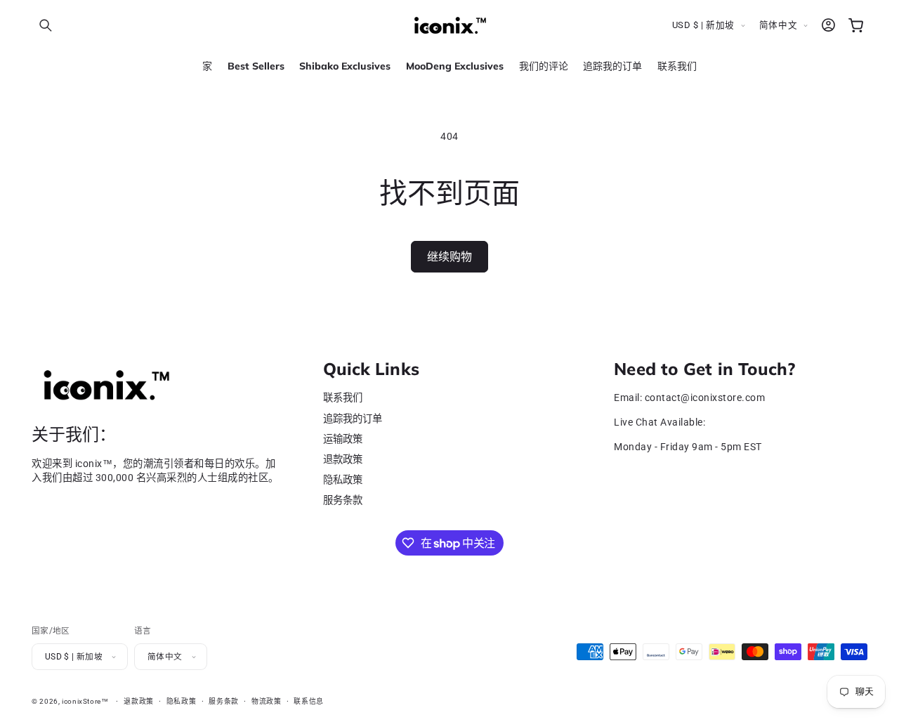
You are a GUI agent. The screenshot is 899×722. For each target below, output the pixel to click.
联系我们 (342, 399)
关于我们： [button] (74, 435)
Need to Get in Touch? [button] (704, 369)
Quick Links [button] (371, 369)
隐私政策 (342, 481)
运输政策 (342, 439)
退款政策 (342, 460)
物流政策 (266, 701)
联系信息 (309, 701)
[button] (46, 25)
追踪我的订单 (352, 419)
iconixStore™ (85, 701)
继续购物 (449, 256)
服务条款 (342, 501)
